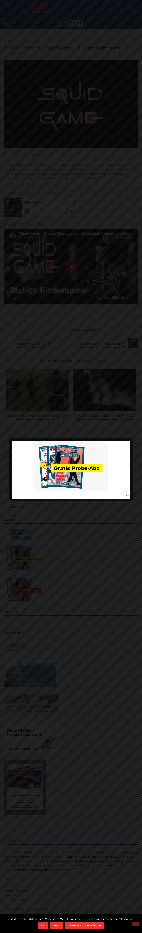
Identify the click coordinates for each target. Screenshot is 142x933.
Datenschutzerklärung (84, 925)
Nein (56, 925)
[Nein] (135, 924)
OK (42, 925)
